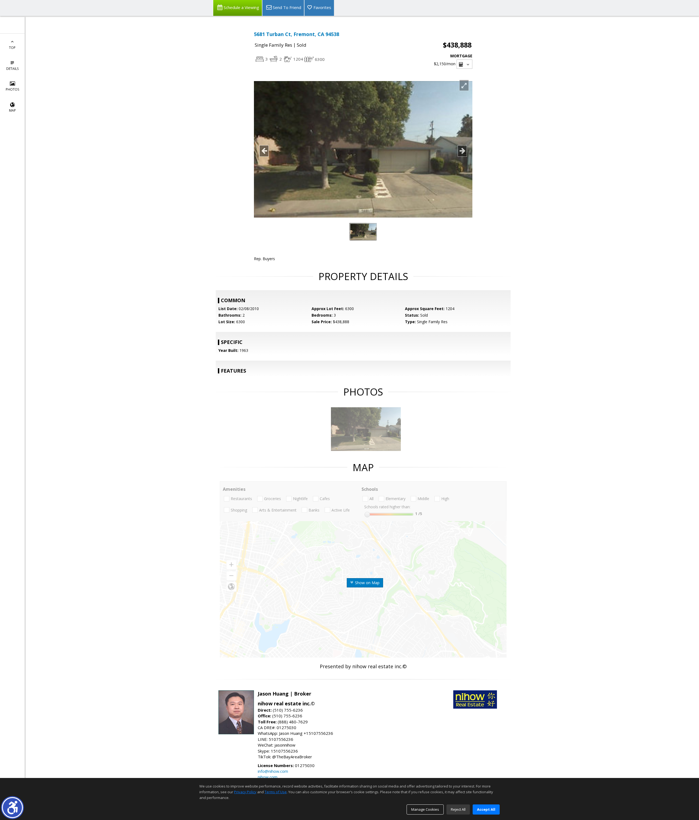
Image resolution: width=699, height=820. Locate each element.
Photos (12, 89)
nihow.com (267, 777)
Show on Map (367, 582)
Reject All (458, 809)
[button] (12, 807)
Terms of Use (276, 791)
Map (12, 110)
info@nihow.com (273, 771)
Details (12, 68)
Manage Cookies (425, 809)
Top (12, 47)
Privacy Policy (245, 791)
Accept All (486, 809)
